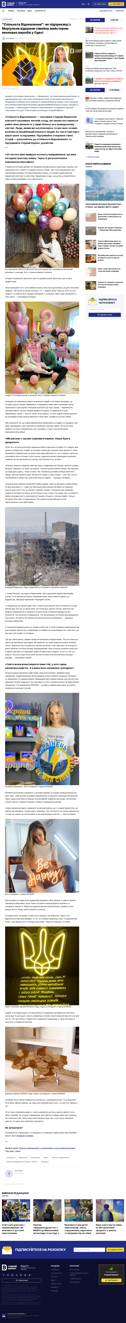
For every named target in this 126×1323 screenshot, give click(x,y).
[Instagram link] (12, 1275)
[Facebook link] (3, 1275)
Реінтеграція (74, 1282)
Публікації (21, 11)
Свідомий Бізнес (106, 11)
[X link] (20, 1275)
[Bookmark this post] (81, 19)
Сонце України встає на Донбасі (79, 1274)
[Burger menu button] (3, 11)
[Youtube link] (7, 1275)
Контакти (55, 1287)
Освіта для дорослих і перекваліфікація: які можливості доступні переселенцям (13, 1229)
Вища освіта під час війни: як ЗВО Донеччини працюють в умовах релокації (109, 1229)
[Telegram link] (16, 1275)
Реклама (54, 1291)
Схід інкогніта (75, 1279)
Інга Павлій (10, 38)
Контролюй (74, 1269)
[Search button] (88, 4)
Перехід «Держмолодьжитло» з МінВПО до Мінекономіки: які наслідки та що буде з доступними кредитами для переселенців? (46, 1229)
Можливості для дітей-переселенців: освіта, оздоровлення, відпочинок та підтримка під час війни (78, 1229)
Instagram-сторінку (24, 1136)
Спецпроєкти (40, 11)
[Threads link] (25, 1275)
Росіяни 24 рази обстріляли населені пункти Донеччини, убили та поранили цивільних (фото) (108, 30)
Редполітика (56, 1284)
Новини (11, 11)
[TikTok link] (29, 1275)
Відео (30, 11)
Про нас (54, 1277)
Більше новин (93, 157)
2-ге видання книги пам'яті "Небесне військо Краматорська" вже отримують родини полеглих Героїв (108, 121)
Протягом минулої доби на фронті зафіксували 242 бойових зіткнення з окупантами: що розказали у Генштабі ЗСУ (103, 43)
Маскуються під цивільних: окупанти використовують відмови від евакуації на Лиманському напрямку (101, 134)
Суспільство (7, 19)
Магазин (120, 11)
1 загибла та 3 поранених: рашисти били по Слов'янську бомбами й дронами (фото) (108, 81)
